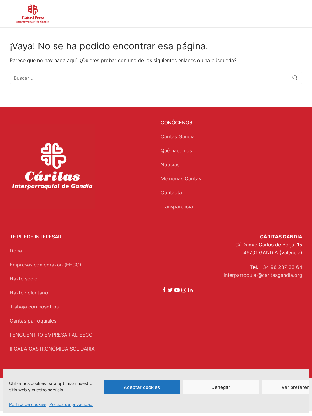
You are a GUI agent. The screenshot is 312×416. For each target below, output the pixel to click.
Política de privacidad (71, 404)
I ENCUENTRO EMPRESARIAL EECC (51, 335)
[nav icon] (299, 13)
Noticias (170, 164)
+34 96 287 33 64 (281, 267)
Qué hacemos (176, 150)
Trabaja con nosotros (34, 307)
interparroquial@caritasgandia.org (263, 275)
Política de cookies (27, 404)
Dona (16, 251)
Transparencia (177, 206)
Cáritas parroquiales (33, 321)
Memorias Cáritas (181, 178)
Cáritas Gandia (178, 136)
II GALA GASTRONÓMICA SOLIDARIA (52, 349)
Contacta (171, 192)
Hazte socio (23, 279)
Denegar (220, 387)
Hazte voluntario (29, 293)
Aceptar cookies (142, 387)
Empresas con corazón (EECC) (45, 265)
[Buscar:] (156, 78)
